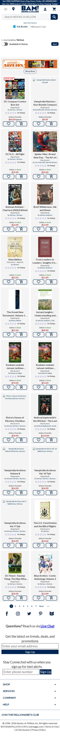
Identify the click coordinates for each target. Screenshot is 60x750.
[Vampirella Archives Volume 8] (15, 458)
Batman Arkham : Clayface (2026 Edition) (15, 208)
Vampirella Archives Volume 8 (15, 472)
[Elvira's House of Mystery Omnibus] (15, 405)
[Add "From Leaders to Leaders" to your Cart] (51, 281)
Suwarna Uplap (16, 373)
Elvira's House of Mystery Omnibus (15, 419)
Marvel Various (51, 162)
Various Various (51, 110)
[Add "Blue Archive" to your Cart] (51, 598)
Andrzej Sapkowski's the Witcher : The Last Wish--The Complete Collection (45, 419)
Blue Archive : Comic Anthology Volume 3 (45, 577)
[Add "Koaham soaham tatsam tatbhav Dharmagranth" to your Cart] (21, 387)
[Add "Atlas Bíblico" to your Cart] (21, 281)
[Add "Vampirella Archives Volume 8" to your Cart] (21, 492)
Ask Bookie (22, 26)
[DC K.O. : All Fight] (15, 142)
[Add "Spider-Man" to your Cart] (51, 176)
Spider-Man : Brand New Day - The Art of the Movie (45, 156)
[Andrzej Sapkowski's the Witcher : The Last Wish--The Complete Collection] (45, 405)
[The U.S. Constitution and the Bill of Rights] (45, 510)
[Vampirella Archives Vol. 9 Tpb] (15, 510)
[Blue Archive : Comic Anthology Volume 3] (45, 563)
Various (13, 110)
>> (48, 606)
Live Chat (47, 626)
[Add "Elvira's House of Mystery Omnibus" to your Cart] (21, 440)
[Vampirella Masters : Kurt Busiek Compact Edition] (45, 89)
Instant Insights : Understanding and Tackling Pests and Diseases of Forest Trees (45, 314)
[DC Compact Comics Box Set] (15, 89)
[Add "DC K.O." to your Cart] (21, 176)
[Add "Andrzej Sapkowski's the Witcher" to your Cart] (51, 440)
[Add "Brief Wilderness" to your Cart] (51, 229)
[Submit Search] (54, 17)
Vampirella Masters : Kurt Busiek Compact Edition (45, 103)
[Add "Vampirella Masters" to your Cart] (51, 123)
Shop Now (30, 71)
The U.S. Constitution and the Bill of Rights (45, 524)
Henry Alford (16, 320)
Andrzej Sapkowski (43, 426)
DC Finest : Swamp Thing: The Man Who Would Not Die (15, 577)
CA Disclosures (22, 729)
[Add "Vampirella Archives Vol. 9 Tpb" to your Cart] (21, 545)
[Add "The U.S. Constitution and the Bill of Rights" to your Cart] (51, 545)
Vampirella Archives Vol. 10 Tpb (45, 472)
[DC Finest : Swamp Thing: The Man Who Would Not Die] (15, 563)
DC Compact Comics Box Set (15, 103)
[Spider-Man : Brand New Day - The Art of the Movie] (45, 142)
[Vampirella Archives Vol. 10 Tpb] (45, 458)
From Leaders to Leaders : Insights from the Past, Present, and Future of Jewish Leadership (45, 261)
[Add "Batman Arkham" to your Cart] (21, 229)
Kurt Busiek (39, 110)
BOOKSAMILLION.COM (14, 726)
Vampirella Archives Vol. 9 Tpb (15, 524)
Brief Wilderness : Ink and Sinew (45, 208)
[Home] (30, 9)
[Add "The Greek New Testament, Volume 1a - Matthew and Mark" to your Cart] (21, 334)
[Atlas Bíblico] (15, 247)
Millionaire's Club (38, 26)
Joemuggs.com (35, 726)
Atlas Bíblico (15, 259)
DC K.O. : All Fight (15, 154)
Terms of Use (51, 726)
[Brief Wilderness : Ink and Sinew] (45, 194)
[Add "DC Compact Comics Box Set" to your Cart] (21, 123)
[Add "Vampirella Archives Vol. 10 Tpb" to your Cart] (51, 492)
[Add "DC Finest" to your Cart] (21, 598)
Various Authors (46, 215)
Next (41, 606)
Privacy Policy (38, 729)
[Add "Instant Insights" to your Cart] (51, 334)
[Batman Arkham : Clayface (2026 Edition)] (15, 194)
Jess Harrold (40, 162)
